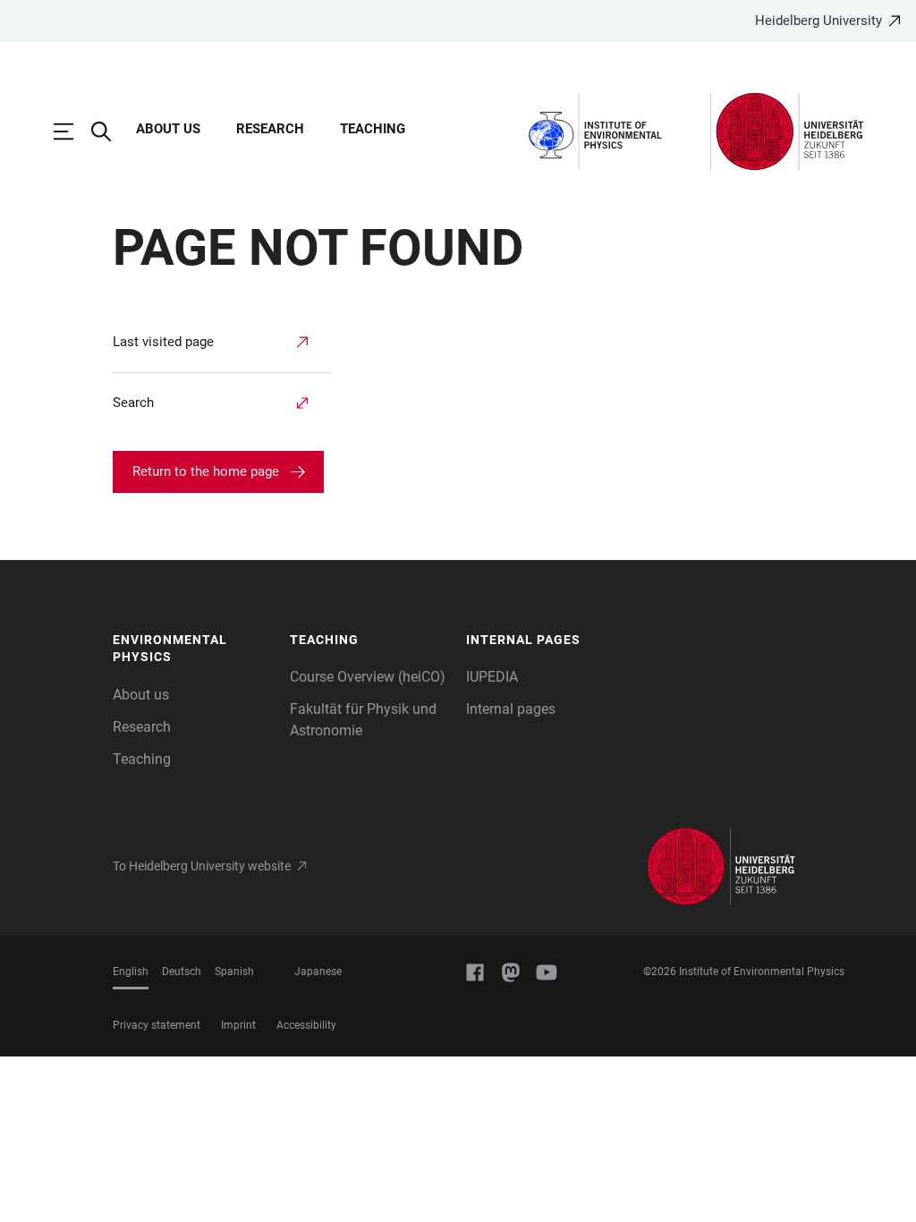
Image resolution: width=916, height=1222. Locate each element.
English (130, 971)
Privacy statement (156, 1025)
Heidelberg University (818, 21)
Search (133, 403)
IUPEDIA (492, 676)
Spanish (234, 971)
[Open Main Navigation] (72, 131)
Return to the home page (205, 471)
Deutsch (181, 971)
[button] (192, 649)
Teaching (372, 129)
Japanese (318, 971)
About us (168, 129)
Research (270, 129)
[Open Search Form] (110, 131)
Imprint (238, 1025)
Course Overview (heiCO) (367, 676)
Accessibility (306, 1025)
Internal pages (511, 708)
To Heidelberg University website (202, 866)
